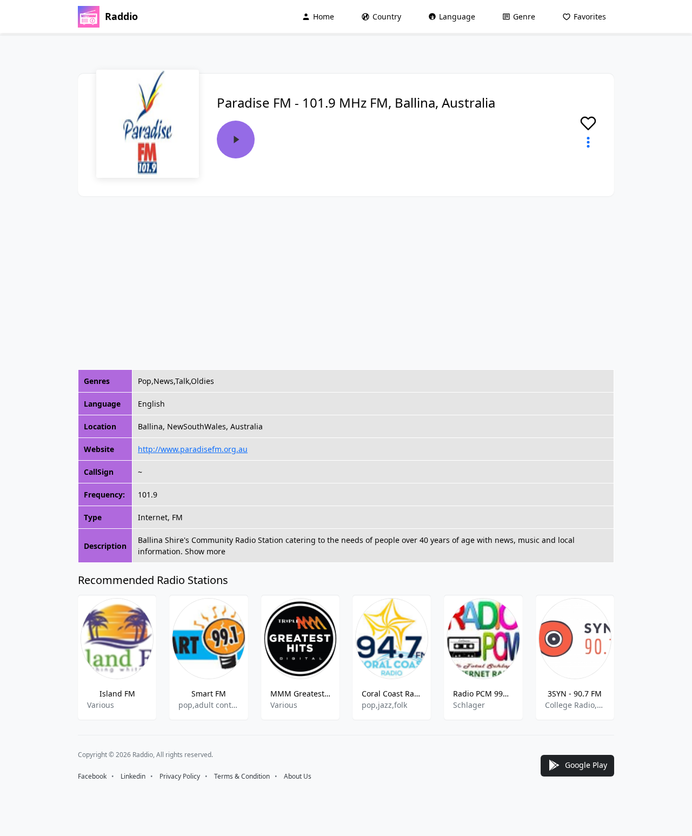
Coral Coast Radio (392, 693)
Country (386, 16)
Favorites (590, 16)
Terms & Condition (242, 776)
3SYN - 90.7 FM (575, 693)
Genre (524, 16)
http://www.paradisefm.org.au (193, 449)
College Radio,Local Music (575, 705)
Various (100, 705)
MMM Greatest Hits (300, 693)
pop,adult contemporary (208, 705)
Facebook (92, 776)
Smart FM (208, 693)
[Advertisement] (346, 283)
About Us (297, 776)
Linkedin (133, 776)
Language (457, 16)
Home (323, 16)
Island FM (117, 693)
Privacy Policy (179, 776)
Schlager (469, 705)
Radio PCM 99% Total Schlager (483, 693)
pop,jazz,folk (384, 705)
